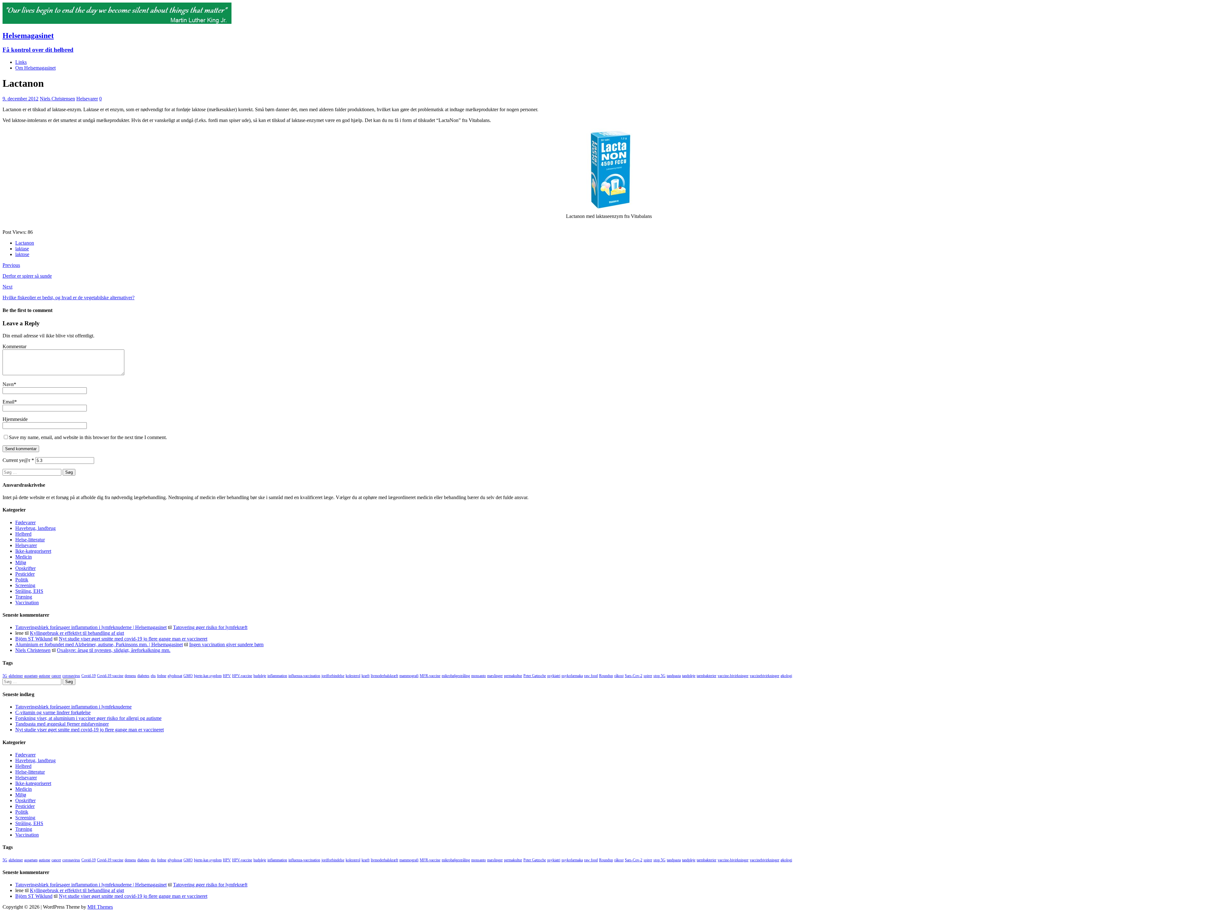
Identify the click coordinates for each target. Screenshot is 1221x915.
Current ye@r (18, 460)
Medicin (23, 556)
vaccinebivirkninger (764, 676)
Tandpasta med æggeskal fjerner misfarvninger (62, 724)
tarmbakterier (706, 676)
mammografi (408, 676)
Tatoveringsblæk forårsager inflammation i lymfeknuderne (73, 706)
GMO (188, 676)
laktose (22, 254)
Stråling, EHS (29, 591)
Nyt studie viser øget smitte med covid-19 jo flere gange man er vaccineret (133, 638)
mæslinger (495, 676)
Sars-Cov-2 (633, 676)
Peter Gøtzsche (534, 676)
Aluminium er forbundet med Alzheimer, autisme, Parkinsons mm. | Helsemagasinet (99, 644)
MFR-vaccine (430, 676)
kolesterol (353, 676)
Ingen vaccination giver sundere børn (226, 644)
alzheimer (16, 676)
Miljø (20, 562)
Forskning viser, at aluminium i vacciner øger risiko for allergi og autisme (88, 718)
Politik (21, 579)
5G (5, 676)
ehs (153, 676)
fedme (161, 676)
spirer (648, 676)
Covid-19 (88, 676)
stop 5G (659, 676)
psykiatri (553, 676)
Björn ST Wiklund (33, 638)
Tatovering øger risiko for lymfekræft (210, 627)
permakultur (513, 676)
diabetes (143, 676)
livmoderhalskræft (384, 676)
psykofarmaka (572, 676)
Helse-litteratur (30, 539)
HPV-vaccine (242, 676)
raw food (591, 676)
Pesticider (25, 574)
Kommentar (14, 346)
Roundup (606, 676)
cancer (56, 676)
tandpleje (688, 676)
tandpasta (674, 676)
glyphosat (175, 676)
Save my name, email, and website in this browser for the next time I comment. (88, 437)
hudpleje (259, 676)
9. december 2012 (20, 98)
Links (21, 62)
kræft (365, 676)
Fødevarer (25, 522)
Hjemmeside (15, 419)
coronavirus (71, 676)
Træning (23, 597)
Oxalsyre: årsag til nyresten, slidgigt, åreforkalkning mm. (113, 650)
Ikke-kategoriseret (33, 551)
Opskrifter (25, 568)
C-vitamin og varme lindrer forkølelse (53, 712)
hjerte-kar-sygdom (208, 676)
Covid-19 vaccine (110, 676)
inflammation (277, 676)
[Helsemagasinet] (117, 22)
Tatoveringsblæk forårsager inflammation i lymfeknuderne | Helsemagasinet (91, 627)
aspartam (31, 676)
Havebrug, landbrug (35, 528)
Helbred (23, 534)
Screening (25, 585)
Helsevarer (87, 98)
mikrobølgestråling (456, 676)
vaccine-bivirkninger (733, 676)
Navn (8, 384)
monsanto (478, 676)
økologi (786, 676)
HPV (227, 676)
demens (130, 676)
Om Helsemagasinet (35, 68)
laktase (22, 248)
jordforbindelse (332, 676)
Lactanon (24, 243)
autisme (44, 676)
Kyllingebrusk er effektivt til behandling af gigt (77, 633)
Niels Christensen (57, 98)
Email (8, 401)
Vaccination (27, 602)
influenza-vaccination (304, 676)
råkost (619, 676)
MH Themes (100, 907)
